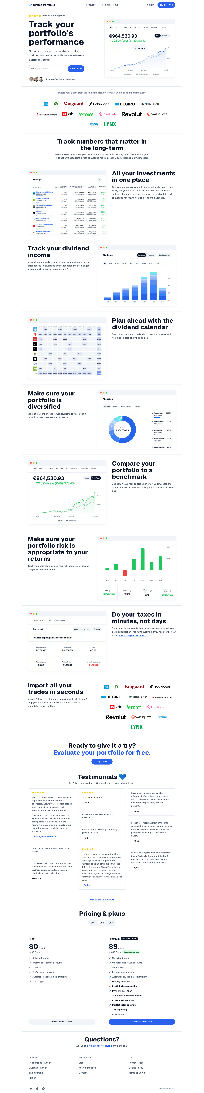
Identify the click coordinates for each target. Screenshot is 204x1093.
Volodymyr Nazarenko (45, 836)
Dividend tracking (38, 1067)
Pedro (87, 885)
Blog (81, 1062)
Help (115, 4)
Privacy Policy (136, 1062)
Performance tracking (40, 1062)
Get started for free (62, 1021)
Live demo (140, 48)
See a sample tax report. (132, 635)
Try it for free (166, 5)
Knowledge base (87, 1067)
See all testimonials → (102, 899)
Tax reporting (36, 1072)
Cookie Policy (136, 1067)
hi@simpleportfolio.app (99, 1045)
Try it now (102, 761)
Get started (76, 68)
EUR (93, 923)
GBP (111, 923)
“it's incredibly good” (54, 15)
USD (102, 923)
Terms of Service (138, 1072)
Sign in (150, 4)
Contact (83, 1072)
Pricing (106, 4)
